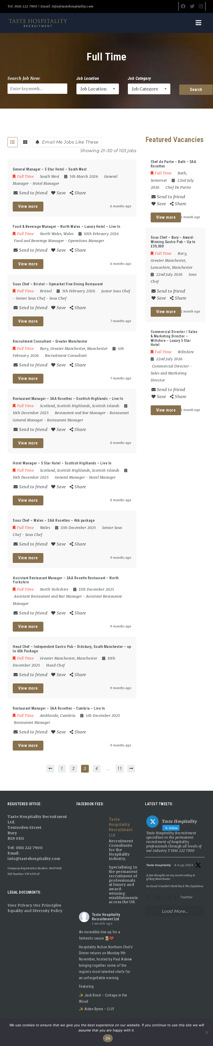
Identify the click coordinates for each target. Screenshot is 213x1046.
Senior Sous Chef (30, 298)
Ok (107, 1038)
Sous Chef (58, 298)
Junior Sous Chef (115, 291)
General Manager (70, 477)
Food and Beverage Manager (39, 240)
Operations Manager (86, 240)
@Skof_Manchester (158, 879)
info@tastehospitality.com (72, 6)
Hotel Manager (46, 183)
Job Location (87, 78)
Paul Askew (122, 959)
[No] (206, 1032)
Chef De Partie (178, 187)
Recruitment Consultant (66, 355)
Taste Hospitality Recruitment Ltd (106, 917)
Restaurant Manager (65, 420)
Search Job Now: (24, 78)
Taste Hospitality (158, 865)
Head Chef (55, 665)
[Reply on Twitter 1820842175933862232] (150, 898)
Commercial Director (170, 366)
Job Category (139, 78)
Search (196, 89)
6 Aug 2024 (183, 865)
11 (119, 768)
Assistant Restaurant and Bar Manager (48, 596)
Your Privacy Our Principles (34, 905)
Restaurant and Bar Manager (80, 413)
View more (28, 206)
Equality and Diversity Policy (35, 910)
